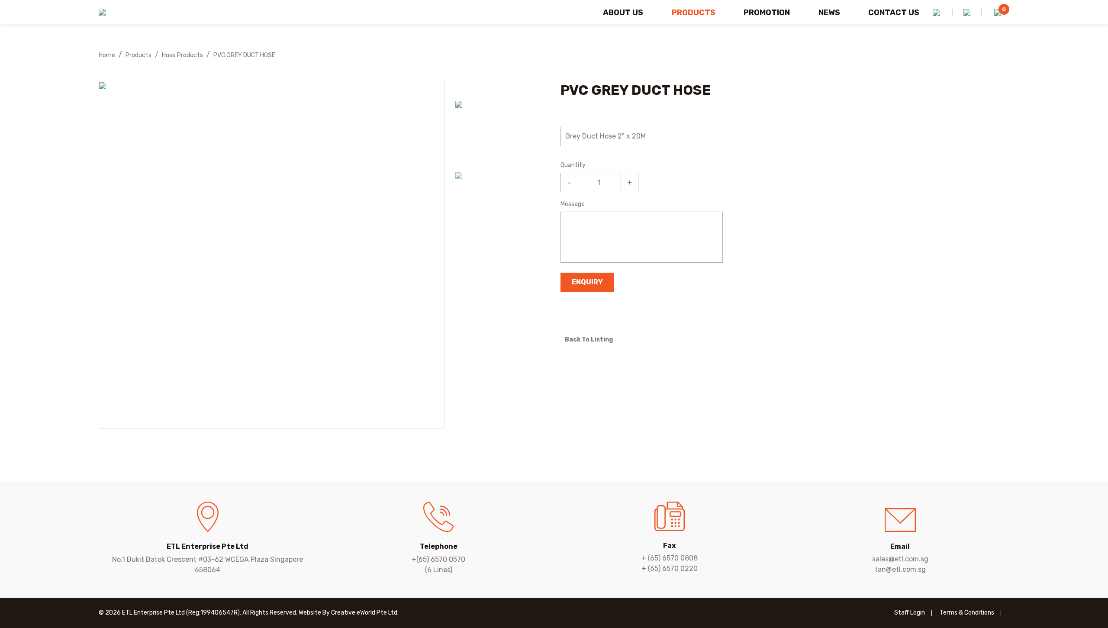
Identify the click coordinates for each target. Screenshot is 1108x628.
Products (693, 12)
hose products (182, 55)
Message (572, 204)
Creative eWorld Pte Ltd (364, 612)
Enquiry (587, 282)
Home (107, 55)
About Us (623, 12)
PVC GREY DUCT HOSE (244, 55)
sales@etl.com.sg (900, 559)
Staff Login (909, 612)
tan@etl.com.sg (900, 569)
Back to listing (589, 339)
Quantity (573, 165)
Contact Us (893, 12)
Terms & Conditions (967, 612)
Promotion (767, 12)
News (829, 12)
